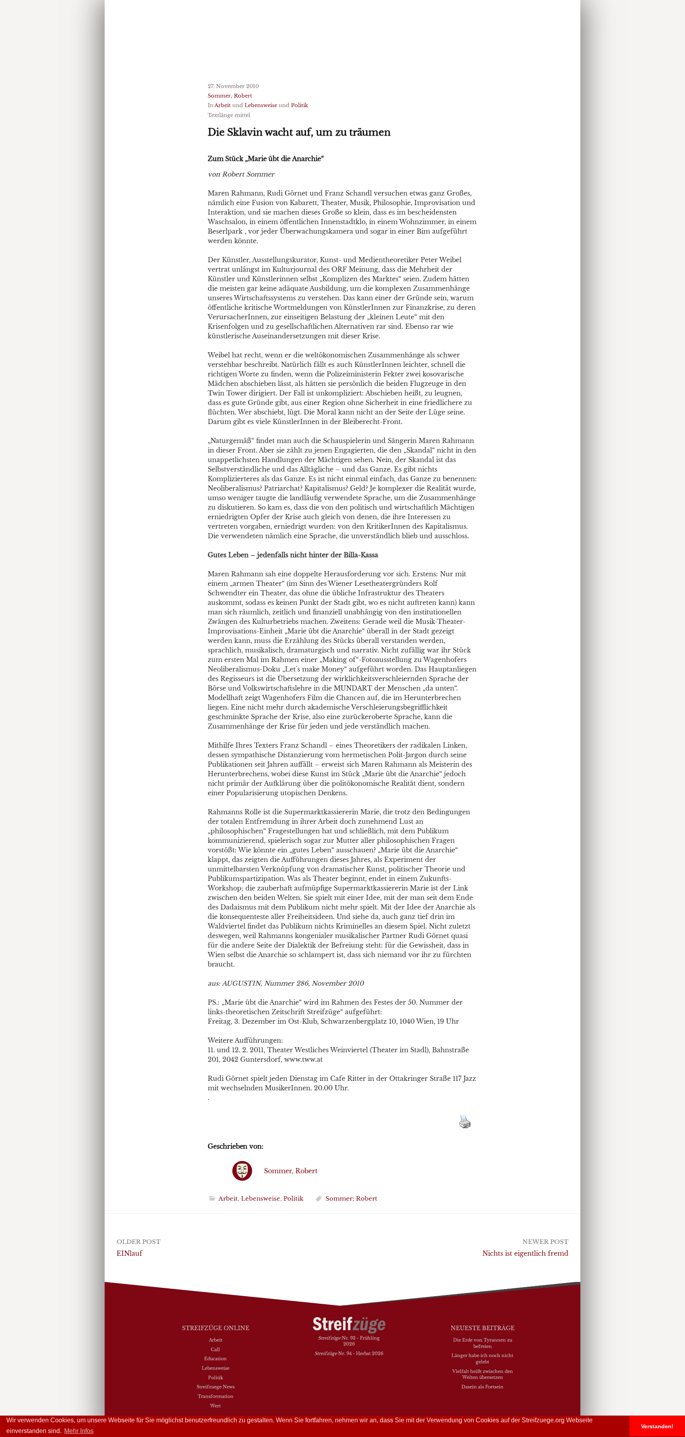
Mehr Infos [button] (79, 1430)
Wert (215, 1405)
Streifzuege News (216, 1386)
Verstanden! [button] (657, 1426)
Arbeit (222, 105)
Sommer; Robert (351, 1198)
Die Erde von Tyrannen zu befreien (482, 1343)
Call (215, 1349)
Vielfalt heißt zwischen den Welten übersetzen (482, 1374)
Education (215, 1358)
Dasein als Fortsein (482, 1386)
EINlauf (129, 1253)
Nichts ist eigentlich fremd (525, 1253)
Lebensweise (261, 105)
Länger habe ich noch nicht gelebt (482, 1358)
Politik (299, 105)
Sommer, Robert (230, 96)
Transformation (215, 1396)
